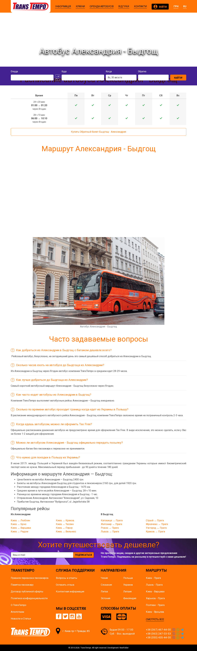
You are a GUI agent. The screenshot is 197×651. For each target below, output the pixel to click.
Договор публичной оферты (27, 591)
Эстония (105, 598)
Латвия (127, 591)
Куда (64, 71)
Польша (128, 578)
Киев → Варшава (21, 527)
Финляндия (129, 598)
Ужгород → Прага (156, 527)
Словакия (106, 584)
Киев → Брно (18, 524)
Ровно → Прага (110, 527)
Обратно (142, 71)
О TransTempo (18, 605)
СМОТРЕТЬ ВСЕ (155, 619)
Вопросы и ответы (66, 578)
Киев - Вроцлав (155, 611)
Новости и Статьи (21, 618)
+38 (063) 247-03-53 (158, 633)
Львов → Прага (110, 531)
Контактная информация (70, 591)
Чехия (104, 578)
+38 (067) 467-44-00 (158, 629)
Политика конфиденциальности (29, 598)
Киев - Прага (153, 578)
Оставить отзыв (65, 584)
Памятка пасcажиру (22, 584)
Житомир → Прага (111, 524)
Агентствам (17, 611)
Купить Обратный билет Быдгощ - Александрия (98, 131)
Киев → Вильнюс (66, 531)
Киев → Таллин (65, 524)
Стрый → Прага (155, 520)
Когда (109, 71)
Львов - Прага (154, 584)
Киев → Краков (65, 520)
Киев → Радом (19, 531)
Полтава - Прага (155, 605)
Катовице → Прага (112, 520)
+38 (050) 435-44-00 (158, 637)
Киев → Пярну (64, 527)
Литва (104, 591)
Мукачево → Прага (157, 524)
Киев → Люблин (20, 520)
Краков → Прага (155, 531)
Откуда (14, 71)
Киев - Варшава (155, 591)
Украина (128, 584)
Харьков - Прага (155, 598)
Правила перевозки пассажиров (29, 578)
